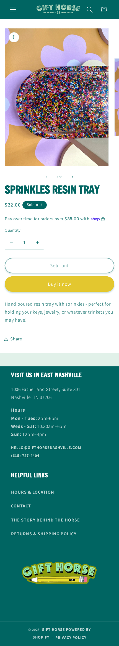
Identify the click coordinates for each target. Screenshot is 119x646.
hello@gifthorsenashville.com (46, 447)
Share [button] (16, 339)
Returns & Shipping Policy (43, 534)
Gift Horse (53, 629)
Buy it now (59, 284)
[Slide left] (46, 177)
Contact (21, 506)
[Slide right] (72, 177)
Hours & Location (32, 492)
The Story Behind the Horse (45, 520)
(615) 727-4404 (25, 455)
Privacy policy (70, 637)
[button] (13, 9)
